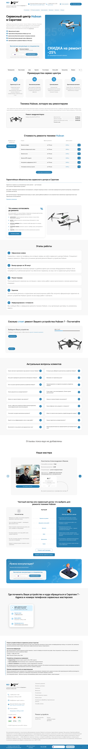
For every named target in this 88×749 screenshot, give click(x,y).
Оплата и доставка (40, 685)
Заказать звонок (76, 4)
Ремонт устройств (36, 10)
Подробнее (31, 28)
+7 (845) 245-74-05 (52, 3)
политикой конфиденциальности (34, 57)
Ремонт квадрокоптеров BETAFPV (51, 719)
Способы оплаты (39, 703)
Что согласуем (45, 69)
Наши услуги (38, 697)
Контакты (57, 10)
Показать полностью (11, 199)
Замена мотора (57, 118)
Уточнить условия (15, 233)
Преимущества (11, 69)
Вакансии (51, 10)
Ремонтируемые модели (41, 695)
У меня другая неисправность (44, 172)
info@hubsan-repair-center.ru (17, 700)
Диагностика (57, 117)
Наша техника (21, 69)
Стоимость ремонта (40, 683)
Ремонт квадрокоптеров (35, 114)
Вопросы (73, 69)
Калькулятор (65, 69)
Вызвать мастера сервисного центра (44, 554)
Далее (12, 348)
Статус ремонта (65, 4)
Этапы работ (55, 69)
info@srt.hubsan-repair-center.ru (21, 624)
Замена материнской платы (61, 120)
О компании (26, 10)
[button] (80, 476)
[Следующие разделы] (81, 70)
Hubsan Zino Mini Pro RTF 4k (33, 117)
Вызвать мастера (28, 486)
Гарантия (37, 69)
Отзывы (62, 10)
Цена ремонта (44, 10)
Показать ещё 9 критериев (44, 550)
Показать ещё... (57, 122)
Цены (29, 69)
